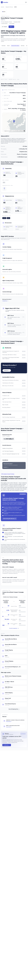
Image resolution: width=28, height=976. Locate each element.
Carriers (2, 6)
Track (11, 27)
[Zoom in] (24, 114)
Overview (3, 45)
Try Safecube (7, 745)
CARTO (10, 130)
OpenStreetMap (16, 130)
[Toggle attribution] (24, 131)
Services (22, 45)
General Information (15, 45)
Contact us (4, 300)
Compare (5, 26)
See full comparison (13, 628)
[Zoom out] (24, 116)
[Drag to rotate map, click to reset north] (24, 118)
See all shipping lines (13, 709)
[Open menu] (26, 2)
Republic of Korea (9, 6)
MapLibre (6, 130)
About (8, 45)
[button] (14, 121)
